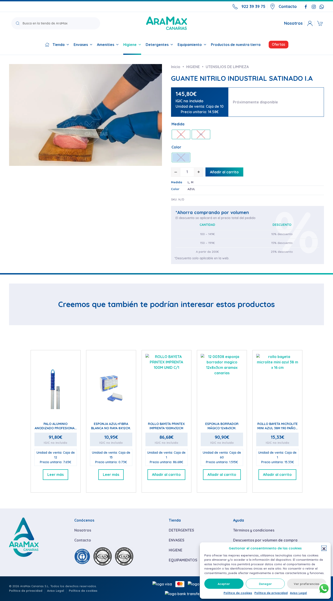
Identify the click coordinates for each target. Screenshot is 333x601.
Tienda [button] (59, 44)
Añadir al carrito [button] (166, 474)
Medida (177, 124)
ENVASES (176, 540)
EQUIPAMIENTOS (183, 560)
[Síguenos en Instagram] (313, 6)
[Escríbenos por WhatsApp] (321, 6)
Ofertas (278, 44)
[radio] (181, 134)
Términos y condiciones (253, 530)
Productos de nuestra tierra (236, 44)
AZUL (191, 189)
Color (176, 147)
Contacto (288, 6)
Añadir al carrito (224, 172)
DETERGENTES (181, 530)
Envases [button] (81, 44)
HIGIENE (175, 550)
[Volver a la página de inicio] (166, 23)
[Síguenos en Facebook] (306, 6)
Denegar (265, 584)
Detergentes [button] (157, 44)
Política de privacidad (271, 593)
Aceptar (224, 584)
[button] (324, 548)
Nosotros (293, 23)
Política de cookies (238, 593)
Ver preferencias (306, 584)
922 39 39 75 (253, 6)
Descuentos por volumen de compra (265, 540)
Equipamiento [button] (190, 44)
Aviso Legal (298, 593)
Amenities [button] (105, 44)
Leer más (55, 474)
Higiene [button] (130, 44)
